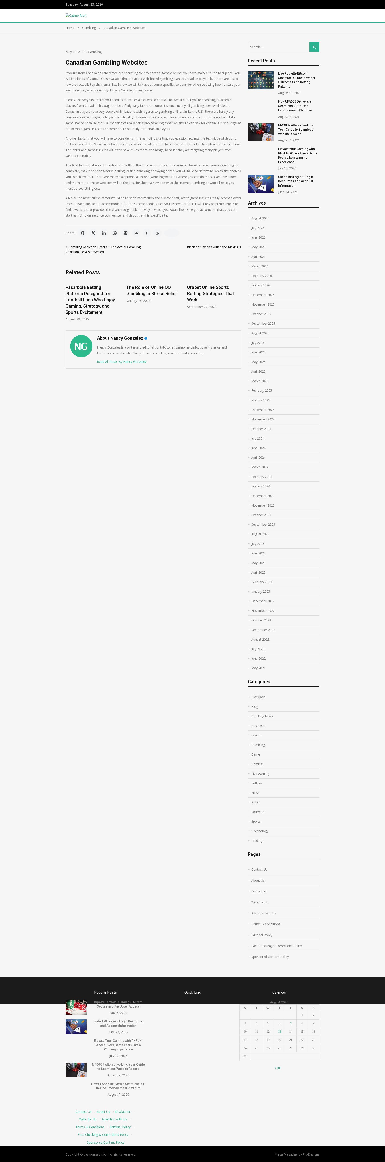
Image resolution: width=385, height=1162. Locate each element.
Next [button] (238, 303)
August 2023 (260, 534)
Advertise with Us (263, 913)
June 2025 (258, 352)
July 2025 (257, 343)
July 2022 (257, 649)
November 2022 (263, 610)
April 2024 (258, 457)
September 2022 (263, 630)
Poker (255, 802)
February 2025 (261, 390)
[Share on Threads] (157, 233)
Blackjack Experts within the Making (212, 247)
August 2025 (260, 333)
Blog (254, 706)
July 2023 (257, 543)
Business (257, 726)
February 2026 (261, 276)
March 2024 (259, 467)
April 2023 (258, 572)
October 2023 (261, 515)
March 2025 (259, 381)
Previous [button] (68, 303)
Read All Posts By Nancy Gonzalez (122, 361)
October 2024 (261, 429)
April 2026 (258, 256)
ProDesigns (311, 1154)
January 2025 (260, 400)
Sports (256, 821)
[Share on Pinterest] (125, 233)
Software (257, 812)
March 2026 (259, 266)
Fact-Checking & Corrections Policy (276, 946)
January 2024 (260, 486)
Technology (259, 831)
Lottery (256, 783)
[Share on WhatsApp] (115, 233)
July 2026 (257, 228)
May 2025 (258, 362)
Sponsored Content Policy (270, 957)
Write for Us (260, 902)
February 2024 (261, 477)
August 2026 (260, 218)
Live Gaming (260, 773)
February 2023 (261, 582)
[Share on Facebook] (82, 233)
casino (256, 735)
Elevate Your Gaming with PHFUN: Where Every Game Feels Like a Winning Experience (118, 1045)
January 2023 (260, 591)
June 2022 (258, 658)
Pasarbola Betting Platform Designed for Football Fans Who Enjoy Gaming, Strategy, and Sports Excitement (90, 300)
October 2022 (261, 620)
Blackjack (258, 697)
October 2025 (261, 314)
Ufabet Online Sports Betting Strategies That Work (210, 293)
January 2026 (260, 285)
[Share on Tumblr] (147, 233)
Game (255, 754)
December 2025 (262, 295)
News (255, 793)
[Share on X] (93, 233)
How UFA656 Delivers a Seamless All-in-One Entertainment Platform (295, 106)
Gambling (95, 52)
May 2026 (258, 247)
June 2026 (258, 237)
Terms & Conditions (265, 924)
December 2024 (262, 410)
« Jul (278, 1067)
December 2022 (262, 601)
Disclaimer (258, 891)
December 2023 (262, 496)
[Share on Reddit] (136, 233)
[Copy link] (172, 233)
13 (279, 1031)
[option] (92, 301)
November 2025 (263, 304)
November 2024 (263, 419)
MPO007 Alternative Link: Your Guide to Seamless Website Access (296, 130)
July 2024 (257, 438)
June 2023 (258, 553)
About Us (258, 880)
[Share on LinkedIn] (104, 233)
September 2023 (263, 524)
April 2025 (258, 371)
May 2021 (258, 668)
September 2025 (263, 323)
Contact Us (259, 869)
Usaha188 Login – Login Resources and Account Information (295, 181)
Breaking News (262, 716)
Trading (256, 840)
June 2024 (258, 448)
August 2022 (260, 639)
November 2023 (263, 505)
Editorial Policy (261, 935)
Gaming (256, 764)
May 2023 (258, 563)
